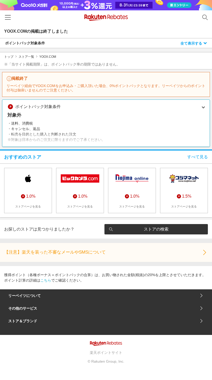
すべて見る (197, 157)
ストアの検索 (156, 229)
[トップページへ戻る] (106, 17)
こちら (45, 280)
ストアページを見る (28, 206)
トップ (8, 57)
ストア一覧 (26, 57)
